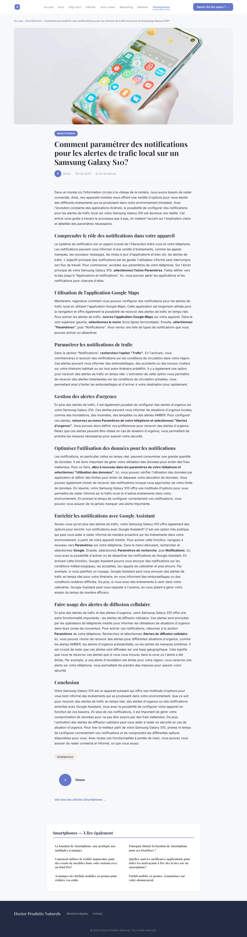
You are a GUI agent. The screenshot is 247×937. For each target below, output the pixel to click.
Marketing (126, 6)
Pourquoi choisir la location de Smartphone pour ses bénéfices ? (158, 848)
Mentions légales (77, 913)
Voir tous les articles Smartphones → (80, 799)
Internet (91, 6)
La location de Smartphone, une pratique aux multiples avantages (85, 848)
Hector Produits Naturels (37, 913)
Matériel (142, 6)
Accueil (48, 6)
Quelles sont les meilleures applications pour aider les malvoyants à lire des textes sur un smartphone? (159, 863)
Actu (61, 6)
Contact (98, 913)
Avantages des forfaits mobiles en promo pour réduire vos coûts (86, 878)
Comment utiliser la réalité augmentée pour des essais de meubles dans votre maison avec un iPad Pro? (86, 863)
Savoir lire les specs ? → (213, 6)
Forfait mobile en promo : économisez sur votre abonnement (157, 878)
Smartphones (161, 6)
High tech (75, 6)
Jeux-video (107, 6)
